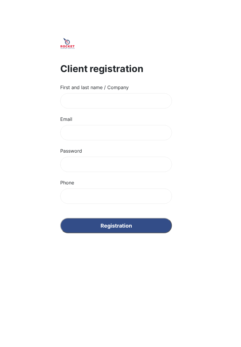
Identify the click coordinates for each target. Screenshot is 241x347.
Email (66, 119)
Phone (67, 183)
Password (71, 151)
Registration (116, 226)
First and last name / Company (94, 87)
